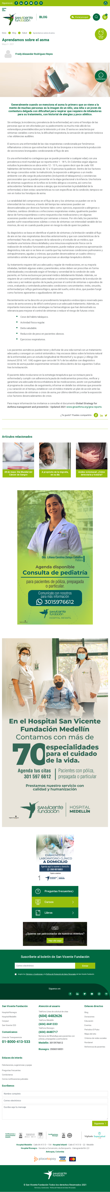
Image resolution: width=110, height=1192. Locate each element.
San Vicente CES (9, 1025)
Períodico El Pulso (92, 1030)
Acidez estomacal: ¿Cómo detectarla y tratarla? (91, 473)
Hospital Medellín (9, 1017)
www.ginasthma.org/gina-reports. (84, 406)
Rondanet (89, 1042)
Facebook (16, 3)
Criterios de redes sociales (96, 1038)
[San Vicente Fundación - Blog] (18, 19)
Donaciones (89, 1017)
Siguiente (99, 1123)
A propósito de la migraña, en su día (55, 473)
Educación (89, 1021)
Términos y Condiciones (34, 974)
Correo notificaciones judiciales (15, 1079)
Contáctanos (7, 1075)
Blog (43, 17)
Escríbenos (8, 1085)
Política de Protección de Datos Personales (61, 974)
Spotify (41, 3)
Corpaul (5, 1021)
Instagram (36, 3)
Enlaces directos (94, 1006)
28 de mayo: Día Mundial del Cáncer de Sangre (18, 473)
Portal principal (81, 17)
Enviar (85, 966)
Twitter (26, 3)
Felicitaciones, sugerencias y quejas (17, 1065)
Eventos (88, 1025)
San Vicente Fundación (15, 1006)
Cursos (49, 902)
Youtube (31, 3)
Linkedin (21, 3)
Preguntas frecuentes (58, 891)
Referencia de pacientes (95, 1047)
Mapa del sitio (90, 1034)
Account (106, 3)
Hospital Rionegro (9, 1012)
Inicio (4, 33)
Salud (24, 33)
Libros (48, 912)
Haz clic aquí (55, 940)
